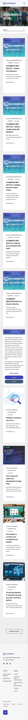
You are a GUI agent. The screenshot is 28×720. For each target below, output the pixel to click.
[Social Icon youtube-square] (10, 663)
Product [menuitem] (5, 670)
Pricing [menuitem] (15, 691)
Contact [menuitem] (16, 674)
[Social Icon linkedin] (7, 663)
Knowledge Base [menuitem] (7, 681)
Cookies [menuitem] (13, 704)
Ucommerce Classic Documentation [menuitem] (18, 678)
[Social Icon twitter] (4, 663)
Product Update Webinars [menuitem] (7, 674)
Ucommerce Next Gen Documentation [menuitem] (18, 684)
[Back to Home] (9, 3)
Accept (14, 377)
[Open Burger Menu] (24, 3)
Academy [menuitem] (16, 688)
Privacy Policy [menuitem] (6, 704)
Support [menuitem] (16, 670)
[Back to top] (5, 712)
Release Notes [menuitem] (6, 678)
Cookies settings (14, 373)
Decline (14, 381)
